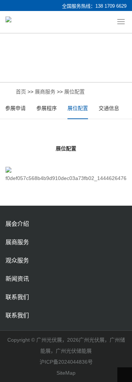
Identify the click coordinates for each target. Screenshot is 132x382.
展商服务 (45, 92)
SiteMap (66, 373)
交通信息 (109, 108)
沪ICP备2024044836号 (66, 362)
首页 (21, 92)
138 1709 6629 (110, 6)
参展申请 (15, 108)
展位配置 (74, 92)
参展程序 (46, 108)
